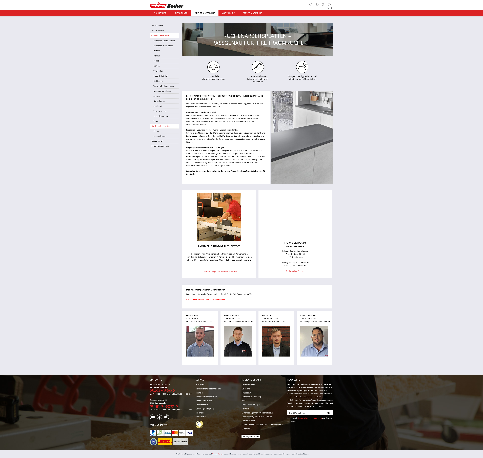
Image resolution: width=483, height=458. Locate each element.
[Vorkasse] (167, 433)
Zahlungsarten (202, 405)
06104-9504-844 (233, 318)
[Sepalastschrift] (182, 433)
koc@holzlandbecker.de (275, 321)
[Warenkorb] (330, 4)
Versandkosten (217, 454)
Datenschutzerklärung (251, 396)
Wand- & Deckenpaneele (163, 86)
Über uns (246, 389)
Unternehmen (157, 30)
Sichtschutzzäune (160, 116)
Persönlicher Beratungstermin (209, 389)
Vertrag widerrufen (251, 436)
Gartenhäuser (159, 101)
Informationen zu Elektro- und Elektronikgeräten (262, 425)
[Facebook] (160, 417)
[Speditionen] (180, 441)
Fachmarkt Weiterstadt (163, 46)
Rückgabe (200, 413)
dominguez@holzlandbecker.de (316, 321)
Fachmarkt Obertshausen (164, 40)
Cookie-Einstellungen (251, 405)
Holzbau (156, 51)
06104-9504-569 (271, 318)
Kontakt (199, 393)
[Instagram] (167, 417)
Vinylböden (158, 71)
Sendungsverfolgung (205, 409)
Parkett (156, 61)
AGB (244, 401)
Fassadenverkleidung (162, 91)
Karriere (245, 409)
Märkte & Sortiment (160, 35)
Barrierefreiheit (248, 385)
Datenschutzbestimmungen (310, 418)
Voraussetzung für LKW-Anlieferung (257, 416)
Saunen (156, 96)
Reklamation (201, 416)
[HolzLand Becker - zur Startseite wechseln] (167, 5)
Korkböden (158, 81)
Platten (156, 131)
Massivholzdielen (160, 76)
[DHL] (165, 441)
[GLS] (153, 441)
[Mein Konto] (323, 4)
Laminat (156, 66)
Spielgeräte (158, 106)
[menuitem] (311, 4)
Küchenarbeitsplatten (161, 126)
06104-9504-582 (195, 318)
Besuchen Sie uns (296, 271)
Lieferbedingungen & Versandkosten (257, 413)
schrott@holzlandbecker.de (200, 321)
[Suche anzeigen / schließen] (310, 4)
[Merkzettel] (317, 4)
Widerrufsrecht (248, 421)
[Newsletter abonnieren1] (328, 412)
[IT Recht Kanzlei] (201, 424)
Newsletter (200, 385)
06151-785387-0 (164, 406)
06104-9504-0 (162, 390)
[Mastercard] (175, 433)
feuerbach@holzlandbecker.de (240, 321)
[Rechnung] (160, 433)
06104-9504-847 (309, 318)
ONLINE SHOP (157, 25)
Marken (156, 56)
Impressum (247, 393)
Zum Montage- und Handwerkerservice (220, 271)
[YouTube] (153, 417)
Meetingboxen (159, 136)
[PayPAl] (153, 433)
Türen (155, 121)
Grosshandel (157, 141)
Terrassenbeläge (160, 111)
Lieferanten (247, 429)
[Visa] (189, 433)
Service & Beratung (160, 146)
